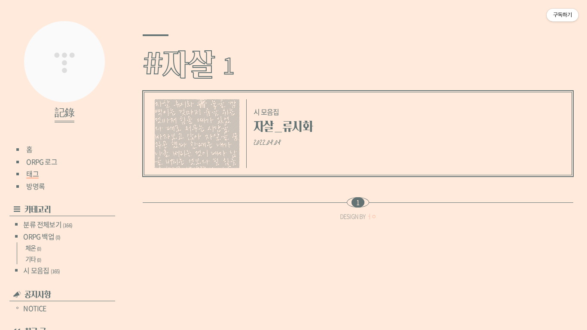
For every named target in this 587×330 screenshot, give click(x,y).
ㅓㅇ (371, 216)
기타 (33, 259)
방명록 (35, 186)
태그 (32, 173)
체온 (33, 248)
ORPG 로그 (41, 161)
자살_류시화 (283, 126)
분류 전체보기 (47, 224)
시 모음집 (41, 270)
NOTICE (34, 308)
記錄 (64, 113)
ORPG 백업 (41, 236)
